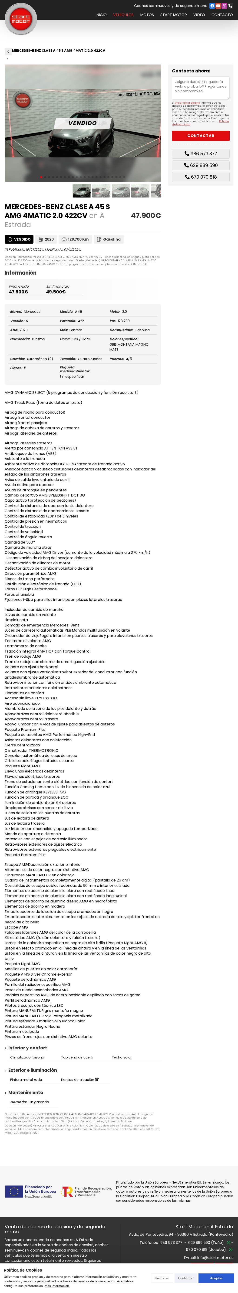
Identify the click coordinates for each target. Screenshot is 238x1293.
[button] (41, 177)
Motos (147, 15)
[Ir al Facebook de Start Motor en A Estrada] (212, 6)
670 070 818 (204, 177)
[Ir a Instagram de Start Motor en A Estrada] (224, 6)
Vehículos (123, 15)
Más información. (57, 1286)
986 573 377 (204, 153)
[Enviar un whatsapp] (228, 1242)
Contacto (222, 15)
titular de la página (187, 103)
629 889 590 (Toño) (206, 1242)
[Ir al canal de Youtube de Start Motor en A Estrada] (218, 6)
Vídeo (199, 15)
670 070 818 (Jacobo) (206, 1249)
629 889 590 (204, 165)
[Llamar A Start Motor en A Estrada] (230, 6)
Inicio (101, 15)
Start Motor (173, 15)
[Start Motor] (21, 19)
